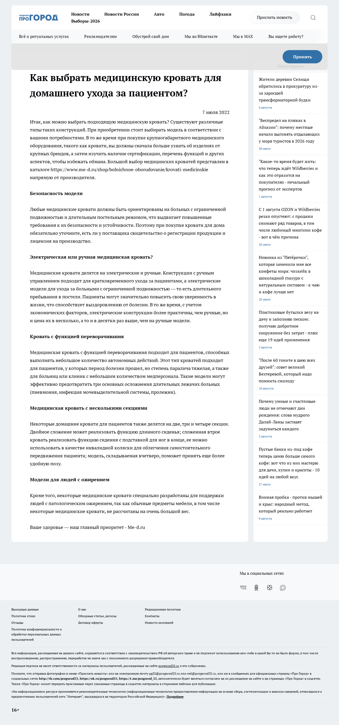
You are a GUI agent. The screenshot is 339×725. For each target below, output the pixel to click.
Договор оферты (90, 623)
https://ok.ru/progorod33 (98, 678)
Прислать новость (274, 17)
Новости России (121, 14)
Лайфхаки (220, 14)
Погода (187, 14)
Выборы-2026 (85, 21)
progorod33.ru (168, 666)
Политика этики (23, 616)
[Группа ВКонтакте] (243, 587)
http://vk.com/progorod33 (58, 678)
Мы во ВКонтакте (201, 36)
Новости (80, 14)
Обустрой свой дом (150, 36)
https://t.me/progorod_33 (138, 678)
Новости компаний (159, 623)
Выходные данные (25, 609)
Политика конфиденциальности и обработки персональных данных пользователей (36, 634)
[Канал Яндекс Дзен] (269, 587)
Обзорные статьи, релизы (97, 616)
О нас (82, 609)
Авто (159, 14)
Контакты (152, 616)
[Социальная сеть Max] (282, 587)
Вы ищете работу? (286, 36)
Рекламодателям (100, 36)
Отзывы (17, 623)
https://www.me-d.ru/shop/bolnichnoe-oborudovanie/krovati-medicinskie (129, 169)
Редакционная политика (163, 609)
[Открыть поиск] (313, 17)
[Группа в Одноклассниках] (256, 587)
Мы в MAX (243, 36)
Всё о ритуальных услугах (44, 36)
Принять (302, 56)
